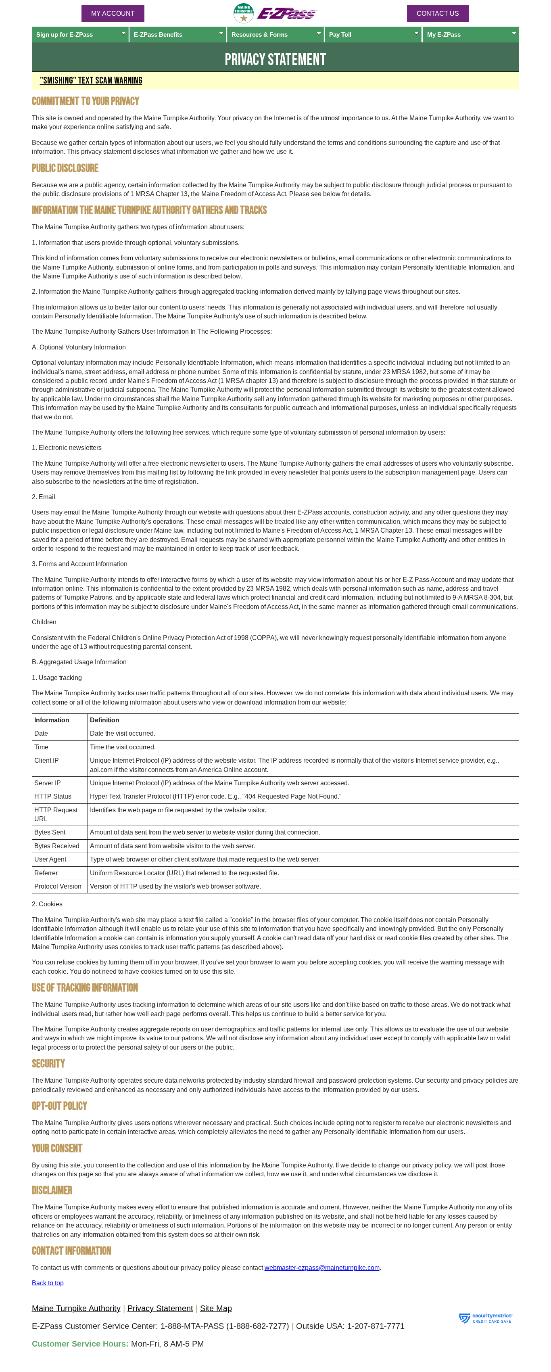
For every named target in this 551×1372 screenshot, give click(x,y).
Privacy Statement (160, 1308)
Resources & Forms (260, 34)
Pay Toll (340, 34)
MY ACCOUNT (113, 13)
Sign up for (64, 34)
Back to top (48, 1283)
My (444, 34)
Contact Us (438, 13)
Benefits (158, 34)
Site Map (216, 1308)
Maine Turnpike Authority (76, 1308)
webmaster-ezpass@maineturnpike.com (322, 1267)
